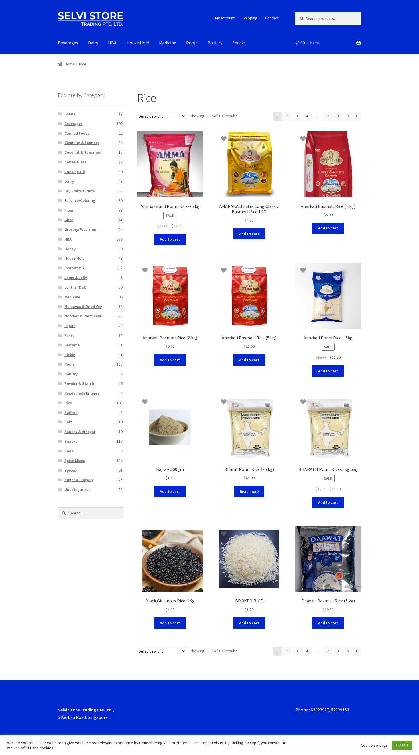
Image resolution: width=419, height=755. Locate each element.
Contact (271, 17)
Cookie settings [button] (374, 745)
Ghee (68, 219)
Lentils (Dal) (75, 287)
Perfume (72, 345)
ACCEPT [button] (402, 745)
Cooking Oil (74, 171)
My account (225, 17)
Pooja (192, 43)
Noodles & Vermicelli (82, 316)
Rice (68, 402)
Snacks (239, 43)
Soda (69, 451)
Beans (69, 113)
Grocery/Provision (80, 229)
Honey (70, 248)
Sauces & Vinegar (79, 431)
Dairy (93, 43)
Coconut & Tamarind (82, 152)
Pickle (69, 354)
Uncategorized (77, 489)
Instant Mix (74, 267)
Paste (69, 335)
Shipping (250, 17)
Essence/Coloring (79, 200)
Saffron (71, 412)
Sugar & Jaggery (79, 479)
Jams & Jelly (75, 277)
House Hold (138, 43)
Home (70, 64)
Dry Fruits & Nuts (79, 191)
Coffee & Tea (75, 162)
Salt (68, 421)
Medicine (167, 43)
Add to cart (170, 239)
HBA (112, 43)
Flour (69, 210)
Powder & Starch (79, 383)
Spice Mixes (74, 460)
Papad (70, 325)
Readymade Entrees (81, 393)
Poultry (215, 43)
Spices (70, 470)
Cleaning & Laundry (81, 142)
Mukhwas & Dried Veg (83, 306)
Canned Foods (77, 133)
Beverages (68, 43)
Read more (249, 491)
